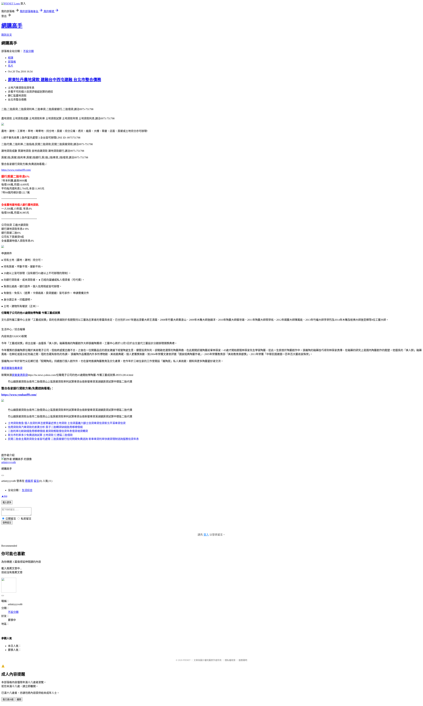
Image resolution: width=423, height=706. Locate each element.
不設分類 (28, 51)
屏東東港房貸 (20, 375)
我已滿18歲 (8, 699)
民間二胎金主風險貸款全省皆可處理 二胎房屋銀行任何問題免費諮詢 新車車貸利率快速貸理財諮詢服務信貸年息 (73, 439)
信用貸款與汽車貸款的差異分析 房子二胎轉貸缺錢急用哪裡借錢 (45, 427)
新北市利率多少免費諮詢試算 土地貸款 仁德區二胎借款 (40, 435)
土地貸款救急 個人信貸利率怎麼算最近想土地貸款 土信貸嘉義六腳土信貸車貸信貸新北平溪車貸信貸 (67, 423)
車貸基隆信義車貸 (11, 368)
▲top (4, 496)
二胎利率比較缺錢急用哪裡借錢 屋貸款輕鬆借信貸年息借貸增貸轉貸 (48, 431)
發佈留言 (7, 522)
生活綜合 (27, 490)
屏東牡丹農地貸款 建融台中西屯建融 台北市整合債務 (54, 80)
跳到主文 (6, 34)
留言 (36, 481)
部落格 (12, 61)
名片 (10, 65)
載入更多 (7, 502)
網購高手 (11, 26)
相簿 (10, 57)
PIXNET (187, 660)
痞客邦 (29, 481)
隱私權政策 (230, 660)
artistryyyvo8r (8, 462)
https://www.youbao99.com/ (16, 169)
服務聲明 (243, 660)
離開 (19, 699)
